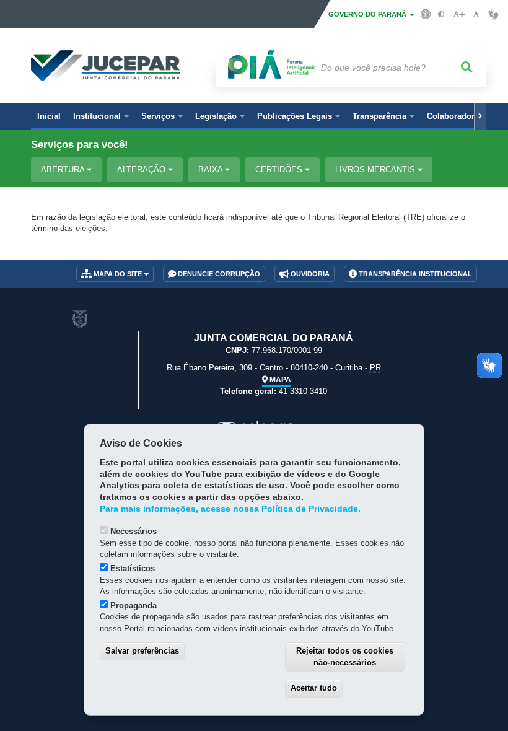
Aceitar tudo (314, 688)
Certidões (280, 169)
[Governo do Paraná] (80, 319)
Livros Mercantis (376, 169)
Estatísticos (132, 568)
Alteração (142, 169)
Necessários (133, 531)
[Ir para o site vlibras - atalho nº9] (493, 14)
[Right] (480, 116)
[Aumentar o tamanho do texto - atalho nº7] (459, 14)
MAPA (279, 379)
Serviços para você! (79, 145)
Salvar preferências (142, 650)
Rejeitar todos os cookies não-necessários (344, 656)
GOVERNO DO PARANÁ (368, 14)
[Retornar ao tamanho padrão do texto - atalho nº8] (476, 14)
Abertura (64, 169)
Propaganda (133, 605)
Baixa (211, 169)
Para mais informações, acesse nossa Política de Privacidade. (230, 509)
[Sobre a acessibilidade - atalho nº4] (426, 13)
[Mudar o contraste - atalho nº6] (441, 14)
